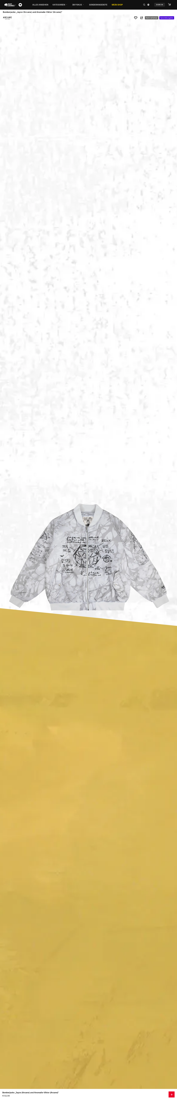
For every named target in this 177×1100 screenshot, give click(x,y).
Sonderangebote (98, 4)
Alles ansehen (40, 4)
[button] (170, 4)
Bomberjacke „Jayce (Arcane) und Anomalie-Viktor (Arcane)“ (30, 1092)
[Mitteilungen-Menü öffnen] (172, 1094)
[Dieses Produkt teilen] (141, 17)
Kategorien (59, 4)
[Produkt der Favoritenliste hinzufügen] (135, 17)
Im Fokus (77, 4)
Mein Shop (117, 4)
